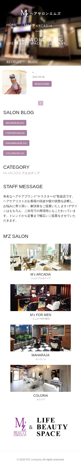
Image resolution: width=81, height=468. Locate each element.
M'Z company (33, 459)
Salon (29, 25)
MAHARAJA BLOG (16, 143)
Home (11, 25)
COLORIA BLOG (15, 153)
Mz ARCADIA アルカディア (21, 173)
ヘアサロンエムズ (45, 13)
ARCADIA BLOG (15, 122)
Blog (33, 62)
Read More (42, 83)
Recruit (14, 62)
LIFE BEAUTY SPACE (23, 43)
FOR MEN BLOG (15, 133)
